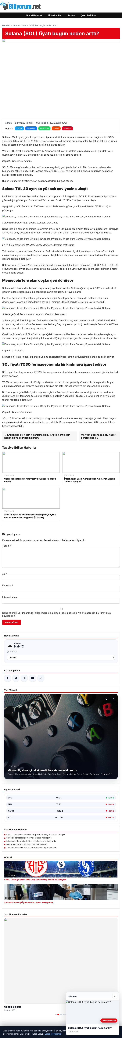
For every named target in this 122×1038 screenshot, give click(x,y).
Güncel (16, 25)
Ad (4, 573)
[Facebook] (7, 678)
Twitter (19, 128)
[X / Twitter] (15, 678)
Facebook (31, 128)
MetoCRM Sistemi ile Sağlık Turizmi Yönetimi (26, 844)
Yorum (6, 545)
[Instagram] (24, 678)
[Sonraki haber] (112, 698)
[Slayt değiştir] (56, 1014)
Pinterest (67, 128)
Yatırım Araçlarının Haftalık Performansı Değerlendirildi (31, 847)
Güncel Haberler (34, 15)
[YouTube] (32, 678)
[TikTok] (40, 678)
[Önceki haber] (106, 698)
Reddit (56, 128)
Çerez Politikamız (53, 1033)
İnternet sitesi (9, 597)
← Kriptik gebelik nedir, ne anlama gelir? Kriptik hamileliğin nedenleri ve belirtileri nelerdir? (37, 436)
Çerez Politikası (88, 15)
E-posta (7, 585)
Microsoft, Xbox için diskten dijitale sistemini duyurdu (31, 841)
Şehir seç (12, 652)
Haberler (6, 25)
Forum (71, 15)
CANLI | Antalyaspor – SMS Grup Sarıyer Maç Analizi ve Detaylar (35, 834)
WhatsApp (44, 128)
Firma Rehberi (55, 15)
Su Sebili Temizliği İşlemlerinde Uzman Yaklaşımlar (29, 838)
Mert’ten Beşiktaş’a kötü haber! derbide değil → (98, 436)
